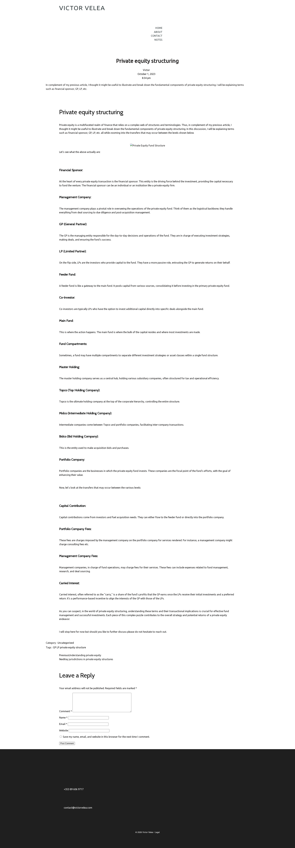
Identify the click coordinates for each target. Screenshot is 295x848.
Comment (65, 711)
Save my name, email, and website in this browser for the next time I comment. (106, 736)
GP (55, 647)
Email (63, 724)
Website (63, 730)
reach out (161, 631)
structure (81, 647)
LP (58, 647)
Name (63, 717)
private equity (68, 647)
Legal (157, 832)
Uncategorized (66, 642)
